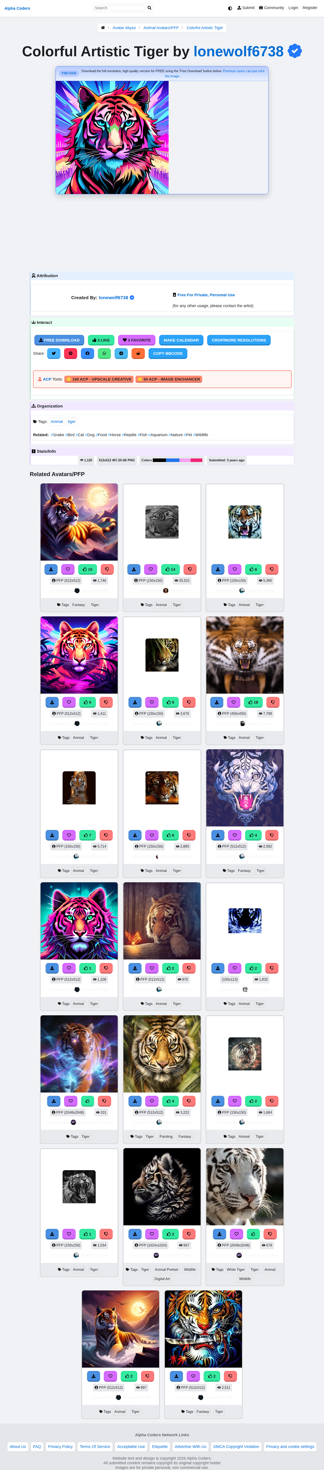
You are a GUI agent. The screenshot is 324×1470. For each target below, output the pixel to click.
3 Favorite (139, 340)
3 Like (103, 340)
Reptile (130, 435)
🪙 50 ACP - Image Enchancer (169, 379)
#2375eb (172, 460)
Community (273, 8)
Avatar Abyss (124, 28)
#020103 (159, 460)
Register (310, 8)
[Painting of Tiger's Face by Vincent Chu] (162, 1054)
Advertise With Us (190, 1446)
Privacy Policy (60, 1446)
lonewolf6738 (239, 51)
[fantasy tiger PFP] (203, 1329)
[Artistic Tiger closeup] (79, 921)
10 (89, 569)
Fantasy (78, 605)
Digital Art (162, 1279)
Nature (176, 435)
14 (172, 569)
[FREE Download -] (52, 968)
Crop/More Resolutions (239, 340)
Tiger (95, 605)
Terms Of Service (95, 1446)
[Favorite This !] (69, 968)
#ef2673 (196, 460)
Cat (80, 435)
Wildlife (200, 435)
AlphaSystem (260, 590)
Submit (248, 8)
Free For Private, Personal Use (206, 295)
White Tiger (236, 1269)
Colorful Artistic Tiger (205, 28)
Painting (166, 1136)
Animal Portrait (166, 1269)
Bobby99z (259, 989)
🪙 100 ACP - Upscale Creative (99, 379)
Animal (57, 421)
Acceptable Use (131, 1446)
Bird (70, 435)
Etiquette (160, 1446)
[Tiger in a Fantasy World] (120, 1329)
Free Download (61, 340)
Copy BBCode (168, 353)
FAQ (37, 1446)
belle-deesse (260, 723)
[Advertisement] (162, 232)
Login (293, 8)
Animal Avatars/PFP (161, 28)
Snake (58, 435)
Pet (188, 435)
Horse (115, 435)
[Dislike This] (106, 968)
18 (255, 702)
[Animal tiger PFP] (162, 921)
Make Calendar (181, 340)
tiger (72, 421)
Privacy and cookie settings (290, 1446)
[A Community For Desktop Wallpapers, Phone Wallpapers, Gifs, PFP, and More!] (103, 28)
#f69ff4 (185, 460)
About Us (18, 1446)
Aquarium (158, 435)
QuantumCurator (94, 1122)
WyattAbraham (177, 856)
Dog (90, 435)
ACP (47, 379)
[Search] (149, 8)
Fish (143, 435)
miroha (177, 590)
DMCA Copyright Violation (236, 1446)
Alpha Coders (17, 8)
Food (102, 435)
